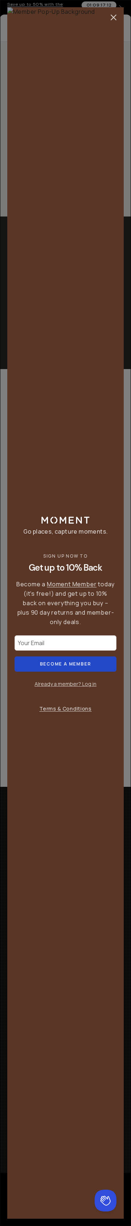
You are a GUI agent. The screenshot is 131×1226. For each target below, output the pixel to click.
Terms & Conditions (65, 708)
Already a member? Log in (65, 683)
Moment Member (71, 584)
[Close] (113, 17)
